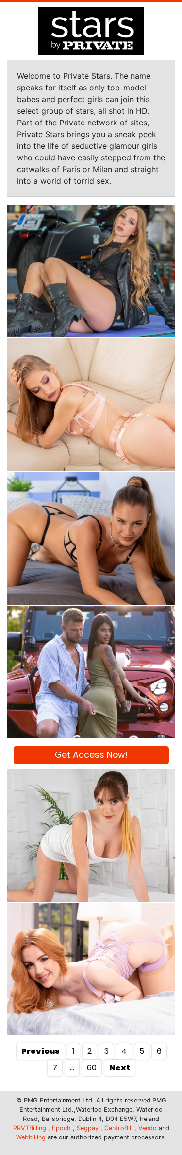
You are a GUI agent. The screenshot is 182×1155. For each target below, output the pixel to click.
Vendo (147, 1128)
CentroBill (118, 1128)
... (72, 1067)
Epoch (61, 1128)
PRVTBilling (29, 1128)
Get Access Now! (91, 755)
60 (92, 1067)
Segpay (88, 1128)
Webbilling (31, 1137)
